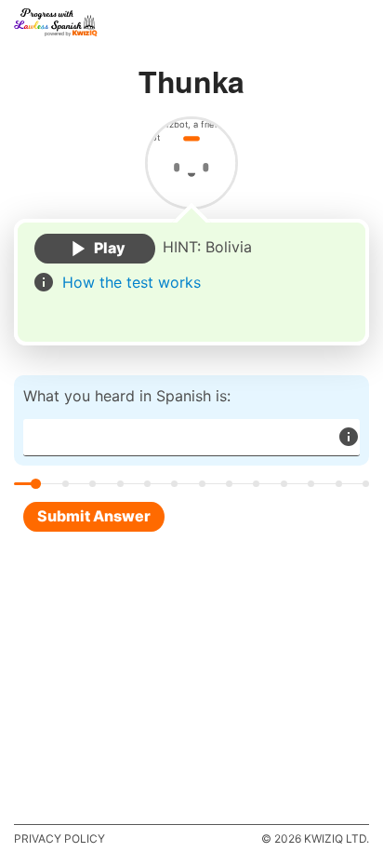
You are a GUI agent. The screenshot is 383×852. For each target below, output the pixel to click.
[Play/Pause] (94, 249)
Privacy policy (59, 838)
